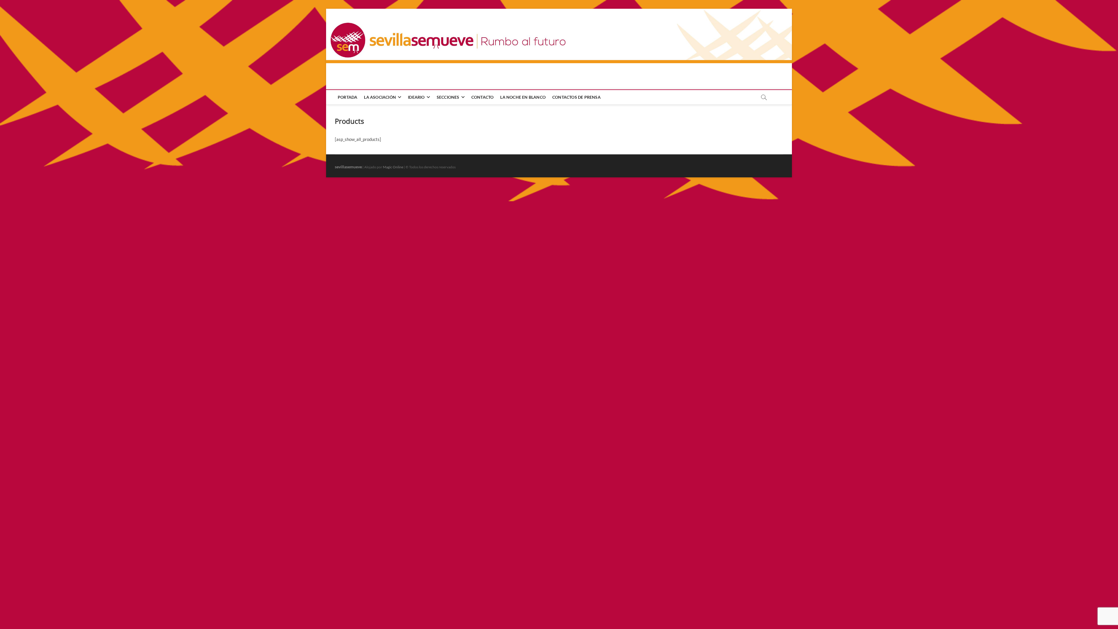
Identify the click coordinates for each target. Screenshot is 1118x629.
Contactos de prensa (576, 97)
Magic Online (393, 167)
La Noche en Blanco (523, 97)
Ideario (416, 97)
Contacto (482, 97)
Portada (347, 97)
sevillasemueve (348, 166)
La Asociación (380, 97)
